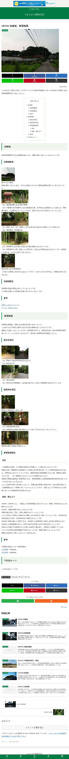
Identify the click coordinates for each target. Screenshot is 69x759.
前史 (33, 128)
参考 (31, 114)
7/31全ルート (32, 137)
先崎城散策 (33, 108)
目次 (32, 101)
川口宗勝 (4, 549)
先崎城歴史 (33, 111)
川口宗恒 (4, 552)
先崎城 (30, 105)
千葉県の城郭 (6, 577)
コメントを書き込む (34, 727)
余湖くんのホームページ (10, 305)
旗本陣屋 (15, 577)
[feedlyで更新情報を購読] (17, 601)
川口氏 (28, 577)
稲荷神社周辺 (34, 122)
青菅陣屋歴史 (34, 125)
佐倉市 (22, 577)
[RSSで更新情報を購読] (51, 601)
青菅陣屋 (31, 116)
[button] (56, 81)
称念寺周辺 (33, 119)
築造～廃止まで (37, 131)
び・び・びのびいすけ (9, 308)
